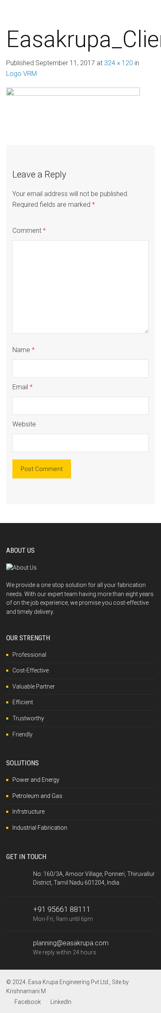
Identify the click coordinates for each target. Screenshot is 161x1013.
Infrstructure (28, 811)
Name (23, 350)
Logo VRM (21, 74)
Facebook (27, 1002)
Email (22, 387)
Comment (29, 230)
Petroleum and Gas (37, 796)
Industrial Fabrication (39, 827)
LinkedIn (60, 1002)
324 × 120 (118, 63)
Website (24, 424)
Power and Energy (35, 779)
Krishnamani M (26, 991)
